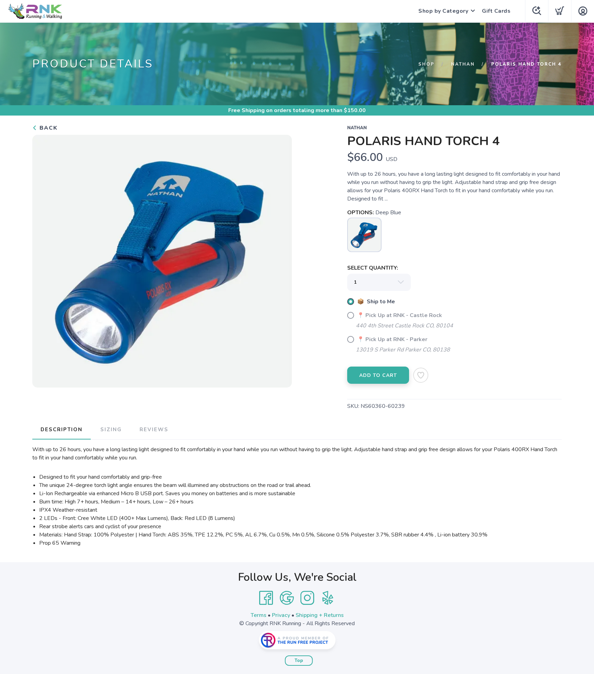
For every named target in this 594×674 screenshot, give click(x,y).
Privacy (281, 615)
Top (299, 660)
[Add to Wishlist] (420, 375)
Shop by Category (443, 11)
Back (47, 128)
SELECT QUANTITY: (372, 268)
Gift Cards (496, 11)
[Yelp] (328, 598)
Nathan (463, 64)
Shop (426, 64)
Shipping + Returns (320, 615)
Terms (258, 615)
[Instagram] (307, 598)
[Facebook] (266, 598)
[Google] (286, 598)
